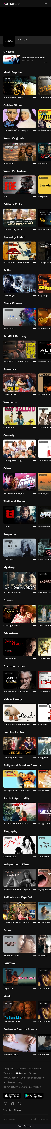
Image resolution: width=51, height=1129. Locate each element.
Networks (21, 1073)
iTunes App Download (12, 1096)
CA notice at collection (32, 1077)
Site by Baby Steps (39, 1119)
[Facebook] (12, 1104)
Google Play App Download (33, 1096)
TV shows (8, 1073)
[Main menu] (46, 3)
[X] (20, 1104)
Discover (21, 1068)
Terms (32, 1073)
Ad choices (9, 1082)
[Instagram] (5, 1104)
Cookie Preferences (25, 1126)
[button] (25, 59)
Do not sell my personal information (22, 1086)
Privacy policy (10, 1077)
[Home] (11, 4)
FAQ (20, 1082)
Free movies (35, 1068)
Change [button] (17, 1110)
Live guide (8, 1068)
